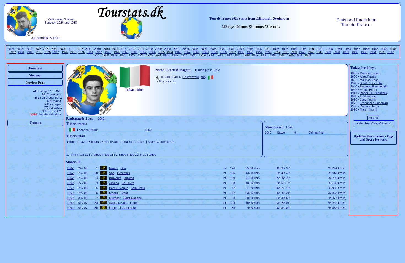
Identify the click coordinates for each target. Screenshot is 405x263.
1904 (298, 55)
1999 (249, 48)
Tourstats (35, 68)
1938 (336, 52)
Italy (203, 77)
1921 (184, 55)
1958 (223, 52)
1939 (327, 52)
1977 (55, 52)
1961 (196, 52)
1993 (303, 48)
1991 (320, 48)
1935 (364, 52)
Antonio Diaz (368, 96)
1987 (356, 48)
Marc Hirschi (368, 109)
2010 (149, 48)
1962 (187, 52)
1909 (255, 55)
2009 (158, 48)
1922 (175, 55)
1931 (96, 55)
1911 (237, 55)
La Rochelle (128, 207)
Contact (35, 123)
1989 (338, 48)
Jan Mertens (39, 37)
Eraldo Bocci (368, 89)
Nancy (113, 168)
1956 (240, 52)
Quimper (115, 197)
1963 (178, 52)
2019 (71, 48)
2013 (123, 48)
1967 (143, 52)
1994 (294, 48)
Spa (123, 168)
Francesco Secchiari (374, 103)
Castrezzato (190, 77)
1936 (355, 52)
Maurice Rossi (369, 79)
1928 (123, 55)
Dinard (113, 192)
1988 (347, 48)
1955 (250, 52)
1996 (275, 48)
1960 (205, 52)
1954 (259, 52)
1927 (132, 55)
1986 (366, 48)
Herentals (123, 173)
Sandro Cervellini (371, 83)
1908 (264, 55)
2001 (231, 48)
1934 (373, 52)
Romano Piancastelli (373, 86)
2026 (10, 48)
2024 (29, 48)
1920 (193, 55)
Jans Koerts (368, 99)
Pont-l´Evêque (118, 188)
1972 (98, 52)
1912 (228, 55)
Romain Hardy (369, 106)
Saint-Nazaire (132, 197)
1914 (210, 55)
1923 (166, 55)
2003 (213, 48)
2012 (132, 48)
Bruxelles (115, 178)
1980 (30, 52)
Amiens (129, 178)
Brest (124, 192)
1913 (219, 55)
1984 (384, 48)
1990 (329, 48)
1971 (107, 52)
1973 (89, 52)
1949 (302, 52)
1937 (345, 52)
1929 (113, 55)
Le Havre (128, 183)
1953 (268, 52)
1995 (285, 48)
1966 (152, 52)
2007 (176, 48)
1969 (125, 52)
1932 (390, 52)
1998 (258, 48)
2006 (185, 48)
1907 (273, 55)
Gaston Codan (369, 73)
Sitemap (35, 75)
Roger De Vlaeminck (373, 93)
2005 (194, 48)
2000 (240, 48)
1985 (375, 48)
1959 (214, 52)
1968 (134, 52)
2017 (88, 48)
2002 (222, 48)
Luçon (134, 202)
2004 (204, 48)
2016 (97, 48)
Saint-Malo (138, 188)
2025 (20, 48)
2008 (167, 48)
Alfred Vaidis (368, 76)
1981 (21, 52)
